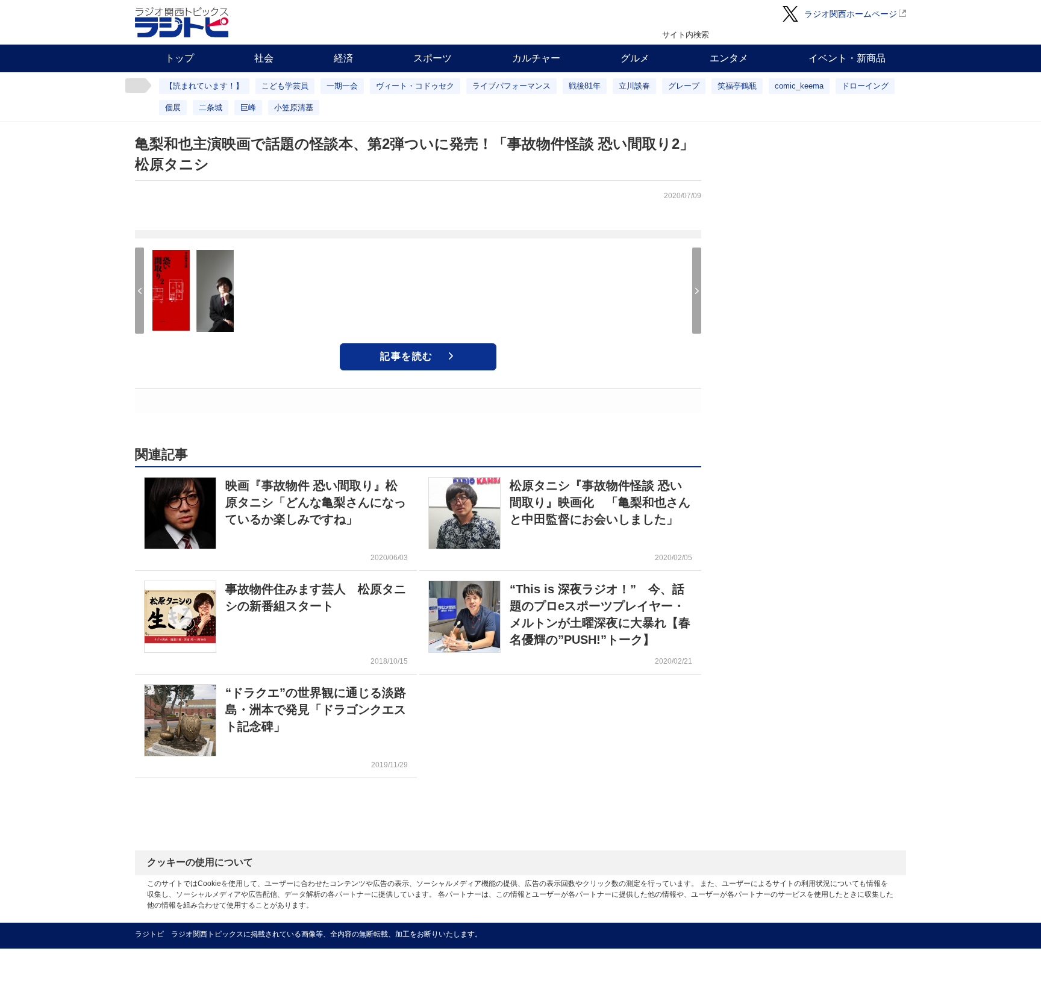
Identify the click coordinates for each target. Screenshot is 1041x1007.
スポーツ (432, 58)
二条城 (210, 107)
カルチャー (536, 58)
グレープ (683, 85)
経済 (343, 58)
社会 (264, 58)
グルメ (635, 58)
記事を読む (406, 356)
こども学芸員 (284, 85)
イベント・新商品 (847, 58)
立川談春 (634, 85)
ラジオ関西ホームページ (850, 14)
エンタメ (729, 58)
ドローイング (865, 85)
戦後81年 (585, 85)
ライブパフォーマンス (511, 85)
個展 (173, 107)
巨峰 (248, 107)
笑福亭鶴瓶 (737, 85)
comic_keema (799, 85)
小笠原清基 (293, 107)
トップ (179, 58)
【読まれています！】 (204, 85)
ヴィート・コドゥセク (415, 85)
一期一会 (342, 85)
